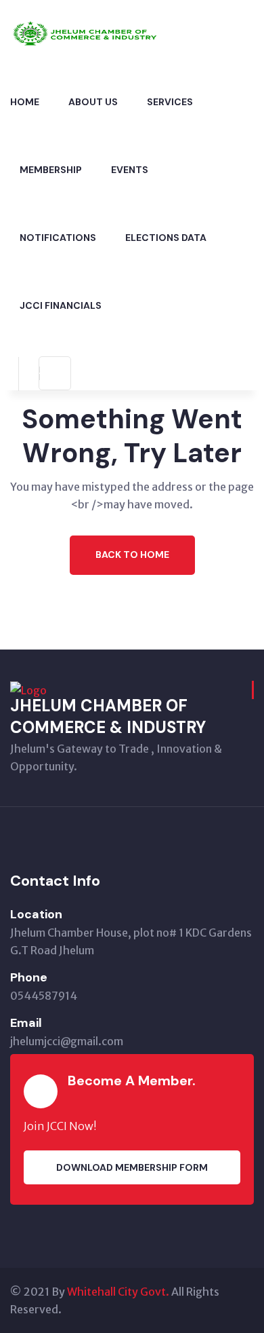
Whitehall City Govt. (118, 1291)
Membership (51, 170)
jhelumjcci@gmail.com (66, 1041)
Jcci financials (61, 305)
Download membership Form (132, 1167)
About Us (93, 102)
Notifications (58, 237)
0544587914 (43, 995)
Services (170, 102)
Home (24, 102)
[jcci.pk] (94, 32)
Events (129, 170)
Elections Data (165, 237)
